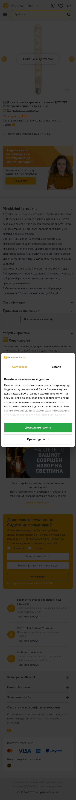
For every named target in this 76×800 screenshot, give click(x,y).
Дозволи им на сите (38, 427)
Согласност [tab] (19, 366)
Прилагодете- (36, 439)
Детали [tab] (56, 366)
